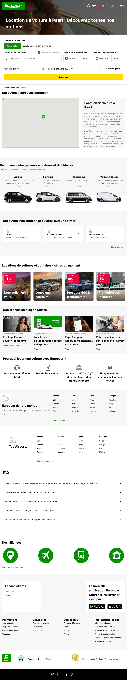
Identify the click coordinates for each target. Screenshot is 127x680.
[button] (44, 117)
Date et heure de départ (75, 52)
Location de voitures (10, 87)
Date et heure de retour (105, 52)
